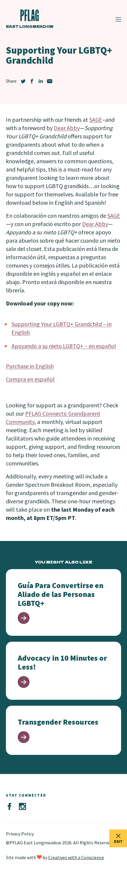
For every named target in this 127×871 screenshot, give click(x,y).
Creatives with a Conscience (76, 857)
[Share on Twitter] (23, 81)
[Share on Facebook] (31, 81)
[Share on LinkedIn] (40, 81)
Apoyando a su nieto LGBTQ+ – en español (64, 346)
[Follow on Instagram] (22, 806)
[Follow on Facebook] (9, 806)
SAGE (95, 119)
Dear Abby (67, 128)
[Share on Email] (49, 81)
